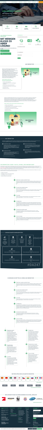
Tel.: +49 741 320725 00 (35, 423)
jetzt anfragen (5, 17)
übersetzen (19, 416)
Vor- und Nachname (20, 52)
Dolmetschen (19, 409)
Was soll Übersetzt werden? (21, 46)
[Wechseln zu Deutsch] (37, 2)
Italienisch (36, 379)
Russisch (32, 379)
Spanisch (2, 379)
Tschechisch (23, 379)
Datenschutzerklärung (3, 167)
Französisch (40, 379)
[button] (30, 73)
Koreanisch (19, 379)
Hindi (28, 379)
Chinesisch (6, 379)
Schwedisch (10, 379)
